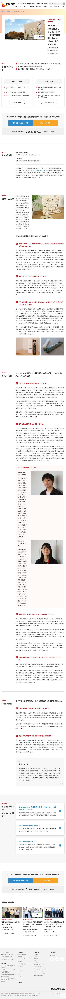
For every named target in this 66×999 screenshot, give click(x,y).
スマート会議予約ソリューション (25, 965)
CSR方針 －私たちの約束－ (40, 973)
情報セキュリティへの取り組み (40, 968)
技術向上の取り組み (38, 964)
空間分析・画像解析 (22, 954)
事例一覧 (3, 981)
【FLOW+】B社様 (5, 972)
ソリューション (24, 6)
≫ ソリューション (5, 952)
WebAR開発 (20, 961)
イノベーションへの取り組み (40, 972)
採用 (62, 6)
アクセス (36, 962)
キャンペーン (20, 978)
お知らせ (19, 972)
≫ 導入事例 (3, 963)
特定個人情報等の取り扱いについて (32, 993)
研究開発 (38, 6)
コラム (50, 6)
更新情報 (19, 976)
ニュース (45, 6)
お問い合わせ (32, 3)
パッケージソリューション (7, 956)
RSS (37, 995)
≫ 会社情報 (36, 952)
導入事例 (32, 6)
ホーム (16, 6)
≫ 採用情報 (52, 952)
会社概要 (36, 954)
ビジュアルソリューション (7, 958)
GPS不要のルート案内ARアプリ (24, 963)
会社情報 (56, 6)
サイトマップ (16, 995)
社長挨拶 (36, 958)
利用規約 (10, 995)
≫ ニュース (20, 970)
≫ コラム (20, 982)
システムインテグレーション (7, 959)
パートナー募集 (42, 3)
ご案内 (19, 974)
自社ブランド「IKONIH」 (38, 170)
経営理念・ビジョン (38, 956)
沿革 (35, 960)
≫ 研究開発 (20, 952)
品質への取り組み (38, 966)
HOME (3, 11)
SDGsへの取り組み (38, 975)
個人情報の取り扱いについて (17, 993)
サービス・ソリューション (7, 954)
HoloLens (20, 956)
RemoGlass (20, 966)
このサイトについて (5, 993)
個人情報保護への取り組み (39, 970)
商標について (4, 995)
